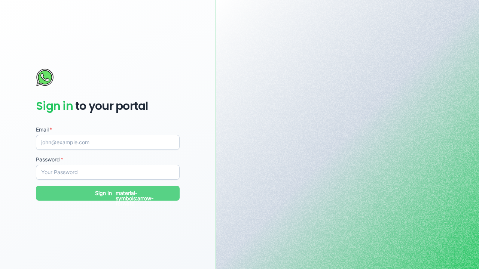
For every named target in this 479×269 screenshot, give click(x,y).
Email (42, 129)
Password (48, 159)
